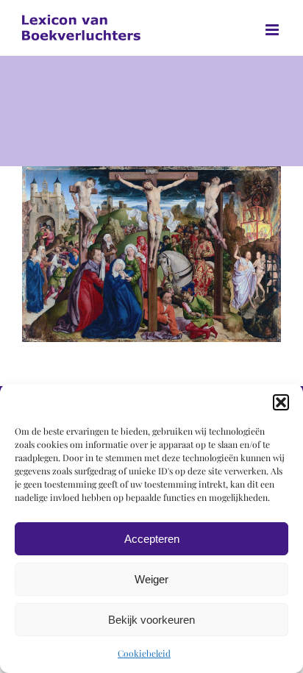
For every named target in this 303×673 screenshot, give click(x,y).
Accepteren (151, 539)
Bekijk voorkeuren (151, 619)
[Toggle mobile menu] (273, 30)
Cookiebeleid (144, 653)
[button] (281, 402)
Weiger (151, 579)
